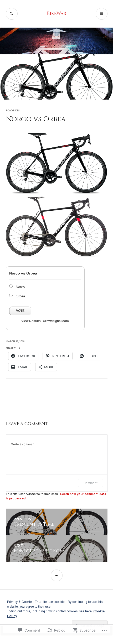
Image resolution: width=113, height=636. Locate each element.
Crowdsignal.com (56, 321)
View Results (31, 321)
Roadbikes (12, 110)
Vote (20, 311)
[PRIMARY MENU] (101, 14)
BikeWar (56, 14)
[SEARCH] (12, 14)
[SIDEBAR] (57, 575)
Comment (90, 483)
